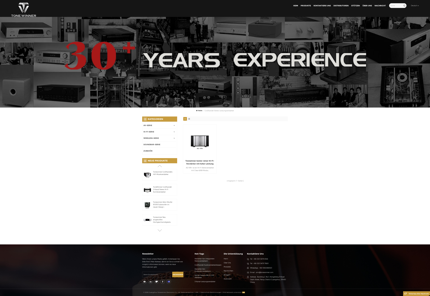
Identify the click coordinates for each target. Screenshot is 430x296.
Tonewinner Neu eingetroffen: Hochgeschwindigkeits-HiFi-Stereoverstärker (162, 219)
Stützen (355, 6)
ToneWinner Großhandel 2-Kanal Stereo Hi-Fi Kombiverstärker (162, 189)
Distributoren (341, 6)
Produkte (306, 6)
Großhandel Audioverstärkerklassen (208, 265)
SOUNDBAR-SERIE (151, 144)
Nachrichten (228, 271)
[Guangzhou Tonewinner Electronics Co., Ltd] (23, 10)
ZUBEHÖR (148, 151)
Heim (295, 6)
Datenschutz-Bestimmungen (210, 292)
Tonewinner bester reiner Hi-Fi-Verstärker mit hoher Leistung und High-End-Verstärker (199, 162)
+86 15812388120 (265, 268)
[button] (160, 230)
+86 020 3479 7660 (261, 263)
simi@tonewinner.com (264, 272)
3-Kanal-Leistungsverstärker (205, 282)
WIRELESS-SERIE (151, 138)
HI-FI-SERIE (148, 132)
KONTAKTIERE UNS (322, 6)
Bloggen (227, 275)
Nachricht (380, 6)
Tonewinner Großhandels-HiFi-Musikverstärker (163, 173)
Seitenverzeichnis (187, 292)
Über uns (367, 6)
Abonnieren (178, 274)
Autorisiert (228, 279)
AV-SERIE (147, 125)
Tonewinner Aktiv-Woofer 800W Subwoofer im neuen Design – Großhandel (162, 204)
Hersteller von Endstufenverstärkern (203, 270)
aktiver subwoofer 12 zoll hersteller (204, 276)
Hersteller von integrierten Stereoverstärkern (204, 260)
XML (197, 292)
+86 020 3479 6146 (261, 259)
